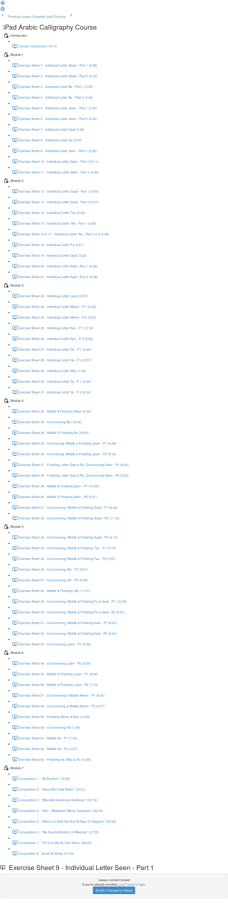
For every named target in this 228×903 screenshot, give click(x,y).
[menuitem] (2, 10)
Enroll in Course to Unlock (114, 890)
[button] (2, 4)
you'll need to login (132, 884)
